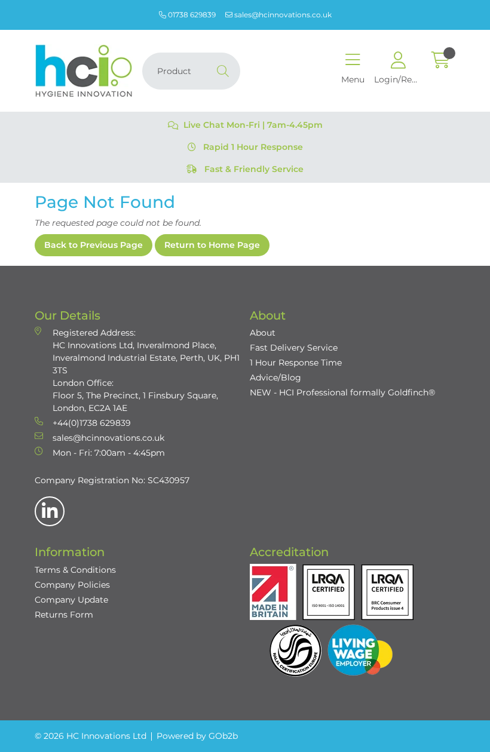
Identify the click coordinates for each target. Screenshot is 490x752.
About (262, 332)
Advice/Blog (275, 377)
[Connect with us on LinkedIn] (50, 511)
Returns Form (64, 614)
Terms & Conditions (75, 569)
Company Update (71, 599)
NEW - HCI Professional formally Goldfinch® (342, 392)
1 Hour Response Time (296, 362)
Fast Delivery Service (294, 347)
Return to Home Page (212, 245)
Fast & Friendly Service (253, 169)
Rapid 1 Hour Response (252, 147)
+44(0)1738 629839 (92, 423)
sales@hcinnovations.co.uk (282, 14)
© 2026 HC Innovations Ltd (90, 735)
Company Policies (72, 584)
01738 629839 (191, 14)
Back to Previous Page (93, 245)
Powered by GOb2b (197, 735)
